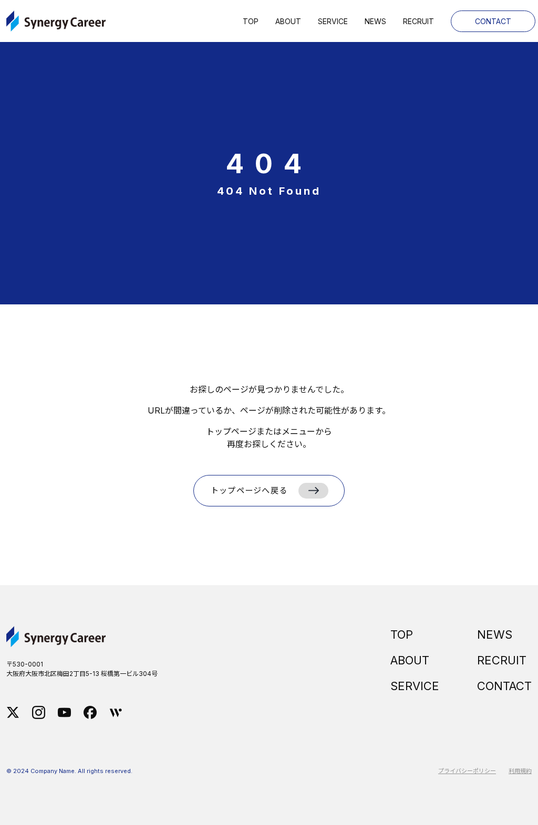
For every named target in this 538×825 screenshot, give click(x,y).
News (375, 21)
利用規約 (520, 771)
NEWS (494, 634)
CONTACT (504, 686)
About (288, 21)
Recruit (418, 21)
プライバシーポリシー (467, 771)
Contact (493, 21)
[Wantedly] (115, 712)
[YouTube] (64, 712)
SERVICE (414, 686)
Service (333, 21)
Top (250, 21)
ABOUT (409, 660)
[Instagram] (38, 712)
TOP (401, 634)
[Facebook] (90, 712)
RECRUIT (501, 660)
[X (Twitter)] (12, 712)
